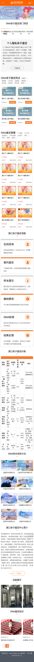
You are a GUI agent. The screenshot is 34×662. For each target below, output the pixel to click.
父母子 (20, 135)
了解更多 (17, 68)
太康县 (17, 81)
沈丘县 (10, 81)
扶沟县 (4, 83)
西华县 (17, 83)
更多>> (23, 83)
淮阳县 (23, 81)
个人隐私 (20, 133)
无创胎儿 (5, 135)
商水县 (10, 83)
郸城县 (4, 81)
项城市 (23, 78)
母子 (25, 135)
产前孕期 (13, 135)
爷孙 (3, 138)
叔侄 (8, 138)
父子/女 (27, 133)
